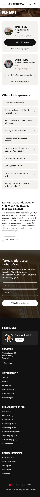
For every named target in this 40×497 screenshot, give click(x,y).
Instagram (6, 466)
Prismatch (6, 412)
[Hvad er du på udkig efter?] (30, 3)
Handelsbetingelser (11, 432)
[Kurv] (35, 3)
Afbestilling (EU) (9, 440)
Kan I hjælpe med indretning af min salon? (20, 121)
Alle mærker (7, 420)
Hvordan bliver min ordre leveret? (20, 139)
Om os (5, 378)
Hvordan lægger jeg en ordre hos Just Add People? (20, 149)
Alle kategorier (9, 424)
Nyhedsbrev (8, 390)
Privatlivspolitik (9, 428)
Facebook (6, 470)
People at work (9, 462)
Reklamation (7, 444)
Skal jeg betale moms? (20, 166)
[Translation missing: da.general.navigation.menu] (4, 3)
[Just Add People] (16, 3)
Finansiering (7, 416)
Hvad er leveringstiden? (20, 103)
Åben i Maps (8, 363)
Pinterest (6, 474)
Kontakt (19, 340)
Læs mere (9, 239)
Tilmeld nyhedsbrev (20, 303)
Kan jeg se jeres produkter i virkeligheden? (20, 111)
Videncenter (8, 458)
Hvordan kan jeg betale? (20, 158)
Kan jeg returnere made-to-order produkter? (20, 184)
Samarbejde (7, 398)
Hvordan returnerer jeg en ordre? (20, 174)
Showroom (7, 386)
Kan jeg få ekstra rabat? (20, 130)
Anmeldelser (8, 394)
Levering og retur (10, 436)
